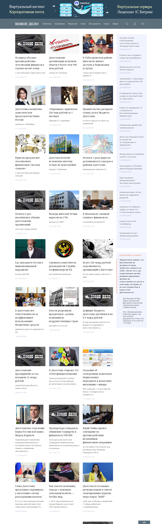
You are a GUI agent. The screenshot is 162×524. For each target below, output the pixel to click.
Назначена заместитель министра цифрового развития (130, 195)
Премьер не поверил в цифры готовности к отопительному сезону (130, 209)
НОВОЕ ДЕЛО (26, 24)
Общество (72, 24)
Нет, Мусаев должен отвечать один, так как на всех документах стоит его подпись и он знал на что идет (133, 317)
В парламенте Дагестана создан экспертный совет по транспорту (131, 96)
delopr (115, 24)
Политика (47, 24)
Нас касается (94, 24)
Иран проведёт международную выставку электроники (130, 180)
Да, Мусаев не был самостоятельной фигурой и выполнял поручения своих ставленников (133, 302)
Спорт (106, 24)
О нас (83, 24)
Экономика (60, 24)
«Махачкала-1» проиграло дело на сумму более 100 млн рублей (131, 81)
